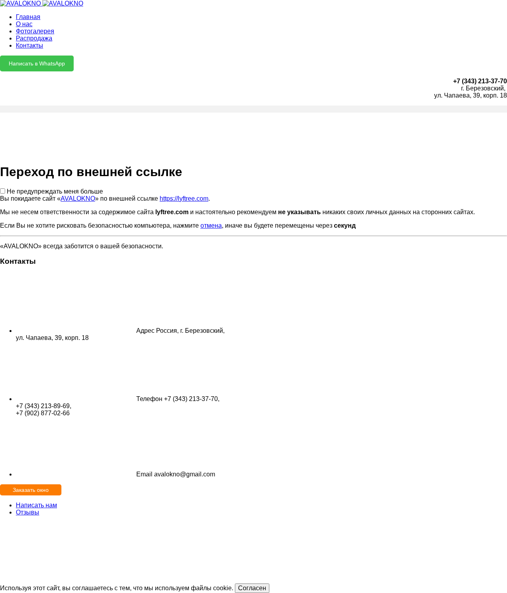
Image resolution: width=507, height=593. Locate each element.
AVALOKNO (78, 198)
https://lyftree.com (184, 198)
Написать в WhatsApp (37, 63)
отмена (211, 225)
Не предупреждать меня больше (55, 191)
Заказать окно (31, 490)
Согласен (252, 588)
